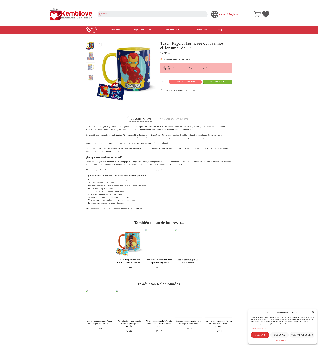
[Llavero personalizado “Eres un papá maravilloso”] (188, 303)
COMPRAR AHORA (217, 82)
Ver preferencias (302, 335)
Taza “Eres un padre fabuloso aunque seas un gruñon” (159, 261)
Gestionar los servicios (259, 328)
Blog (220, 30)
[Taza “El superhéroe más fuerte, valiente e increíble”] (129, 242)
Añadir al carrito (185, 82)
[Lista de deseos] (99, 44)
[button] (313, 312)
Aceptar (260, 335)
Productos (115, 30)
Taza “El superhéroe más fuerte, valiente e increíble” (129, 261)
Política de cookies (281, 340)
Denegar (279, 335)
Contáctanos (201, 30)
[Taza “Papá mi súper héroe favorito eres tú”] (188, 242)
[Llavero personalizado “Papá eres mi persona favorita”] (99, 303)
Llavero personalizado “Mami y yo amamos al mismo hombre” (218, 323)
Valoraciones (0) (174, 118)
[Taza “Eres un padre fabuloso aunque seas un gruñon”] (159, 242)
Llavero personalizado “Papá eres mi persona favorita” (99, 322)
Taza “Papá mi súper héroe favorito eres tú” (188, 261)
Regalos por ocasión (142, 30)
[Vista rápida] (131, 253)
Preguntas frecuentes (174, 30)
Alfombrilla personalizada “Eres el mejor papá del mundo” (129, 323)
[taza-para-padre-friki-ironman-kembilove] (90, 45)
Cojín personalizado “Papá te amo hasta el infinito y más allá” (159, 323)
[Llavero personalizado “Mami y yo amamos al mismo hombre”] (218, 303)
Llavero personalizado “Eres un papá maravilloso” (188, 322)
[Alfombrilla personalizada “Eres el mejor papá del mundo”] (129, 303)
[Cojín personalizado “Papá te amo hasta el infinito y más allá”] (159, 303)
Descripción (140, 118)
